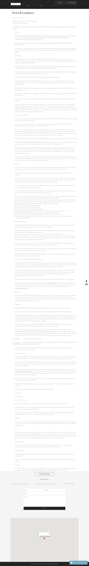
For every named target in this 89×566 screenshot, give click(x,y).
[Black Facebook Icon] (86, 281)
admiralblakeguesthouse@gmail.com (32, 339)
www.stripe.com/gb (50, 283)
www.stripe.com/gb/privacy (21, 288)
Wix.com (56, 564)
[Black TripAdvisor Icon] (86, 284)
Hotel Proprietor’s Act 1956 (24, 371)
